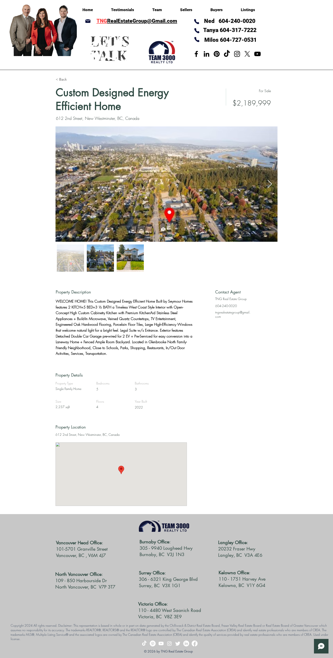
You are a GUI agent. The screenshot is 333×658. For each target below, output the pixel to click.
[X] (247, 54)
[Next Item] (269, 184)
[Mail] (88, 21)
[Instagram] (237, 54)
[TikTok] (227, 54)
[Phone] (197, 30)
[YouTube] (257, 54)
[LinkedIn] (206, 54)
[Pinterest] (217, 54)
